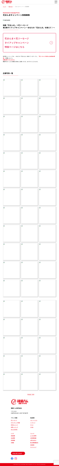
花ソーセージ (14, 420)
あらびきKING (14, 429)
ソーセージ (32, 422)
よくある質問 (33, 435)
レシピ (12, 433)
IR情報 (12, 442)
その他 (31, 427)
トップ (4, 6)
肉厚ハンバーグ (14, 427)
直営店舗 (13, 435)
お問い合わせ (33, 440)
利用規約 (32, 445)
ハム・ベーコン (33, 420)
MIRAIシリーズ (14, 425)
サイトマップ (33, 447)
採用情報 (13, 440)
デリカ (31, 425)
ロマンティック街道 (15, 422)
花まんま (11, 6)
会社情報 (13, 438)
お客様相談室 (33, 438)
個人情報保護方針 (34, 442)
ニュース (32, 433)
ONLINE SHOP (17, 453)
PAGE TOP (30, 394)
